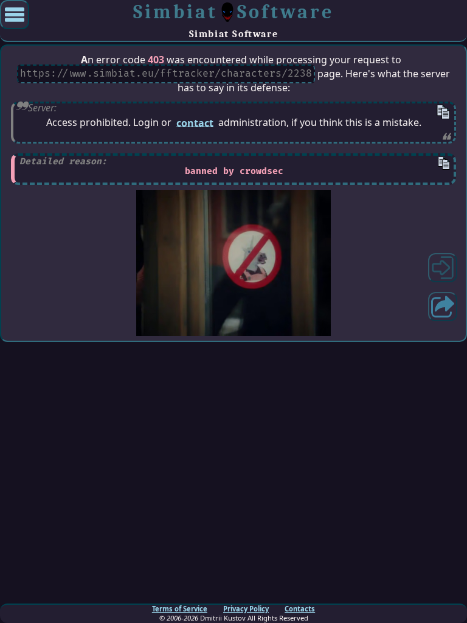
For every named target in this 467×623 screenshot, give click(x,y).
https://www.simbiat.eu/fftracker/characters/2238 (166, 74)
